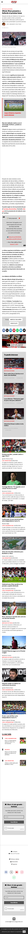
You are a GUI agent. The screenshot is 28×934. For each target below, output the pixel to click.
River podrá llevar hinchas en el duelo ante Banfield (13, 374)
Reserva (7, 749)
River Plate (14, 323)
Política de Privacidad (14, 853)
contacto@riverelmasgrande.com (14, 921)
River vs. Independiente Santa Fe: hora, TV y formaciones (10, 742)
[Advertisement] (14, 162)
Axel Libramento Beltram (13, 24)
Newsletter (15, 861)
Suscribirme (14, 822)
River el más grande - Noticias (15, 806)
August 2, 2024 (14, 244)
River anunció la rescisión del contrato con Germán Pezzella (14, 617)
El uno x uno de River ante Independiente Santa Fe (10, 716)
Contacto (14, 851)
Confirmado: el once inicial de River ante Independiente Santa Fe (13, 520)
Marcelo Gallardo (15, 319)
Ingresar (14, 864)
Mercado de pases (7, 623)
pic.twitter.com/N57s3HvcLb (14, 239)
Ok (24, 931)
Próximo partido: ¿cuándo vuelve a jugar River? (12, 455)
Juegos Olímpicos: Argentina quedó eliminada (12, 114)
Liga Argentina (6, 460)
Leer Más (7, 345)
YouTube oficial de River (10, 209)
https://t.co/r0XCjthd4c (15, 237)
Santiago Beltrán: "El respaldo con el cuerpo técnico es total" (13, 487)
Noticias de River (7, 9)
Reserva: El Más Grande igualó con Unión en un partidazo (10, 753)
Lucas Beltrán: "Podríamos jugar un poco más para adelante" (14, 399)
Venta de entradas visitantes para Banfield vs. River (12, 552)
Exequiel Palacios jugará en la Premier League (13, 651)
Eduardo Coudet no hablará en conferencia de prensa (11, 684)
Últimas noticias (14, 859)
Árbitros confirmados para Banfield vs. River (11, 763)
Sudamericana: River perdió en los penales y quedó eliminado (12, 585)
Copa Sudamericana (8, 493)
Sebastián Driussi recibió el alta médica (14, 424)
